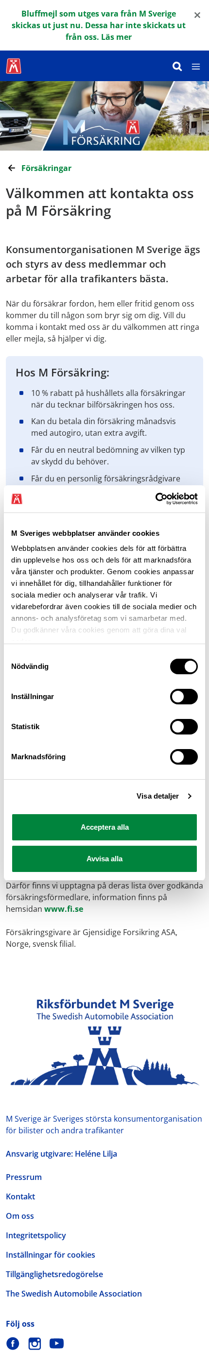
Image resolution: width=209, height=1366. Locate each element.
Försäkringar (46, 168)
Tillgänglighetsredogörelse (54, 1274)
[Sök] (177, 66)
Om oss (20, 1216)
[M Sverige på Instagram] (35, 1343)
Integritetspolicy (36, 1235)
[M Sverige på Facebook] (13, 1343)
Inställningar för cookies (50, 1254)
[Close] (197, 14)
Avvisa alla (104, 858)
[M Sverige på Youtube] (57, 1343)
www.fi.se (63, 909)
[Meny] (196, 66)
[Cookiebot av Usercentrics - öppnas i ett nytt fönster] (155, 499)
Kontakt (20, 1196)
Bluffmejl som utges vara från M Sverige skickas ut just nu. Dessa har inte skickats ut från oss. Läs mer (99, 25)
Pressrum (24, 1177)
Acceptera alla (105, 827)
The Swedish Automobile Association (74, 1293)
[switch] (184, 696)
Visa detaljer (158, 796)
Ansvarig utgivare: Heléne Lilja (61, 1153)
